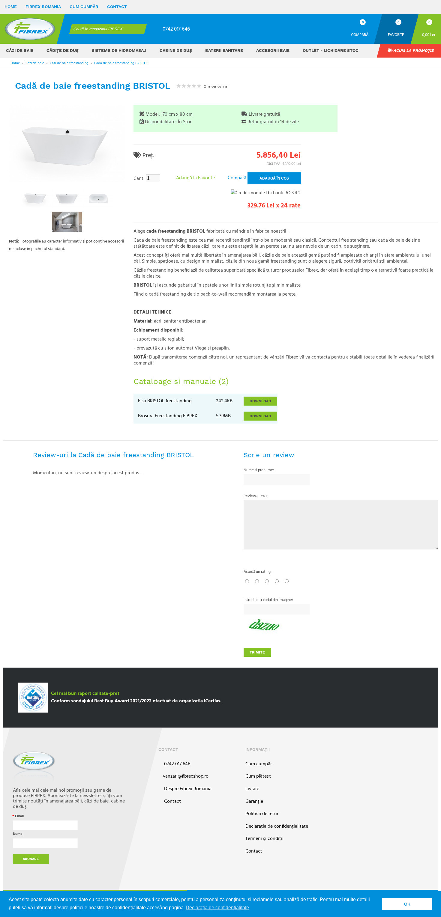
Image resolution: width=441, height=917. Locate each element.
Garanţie (254, 801)
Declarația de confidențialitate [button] (217, 907)
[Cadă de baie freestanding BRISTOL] (36, 198)
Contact (117, 6)
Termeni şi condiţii (264, 839)
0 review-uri (215, 87)
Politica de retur (261, 814)
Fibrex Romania (43, 6)
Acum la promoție (413, 50)
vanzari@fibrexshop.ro (185, 776)
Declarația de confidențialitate (276, 826)
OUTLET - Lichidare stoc (330, 50)
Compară (359, 34)
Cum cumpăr (84, 6)
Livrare (252, 789)
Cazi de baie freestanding (69, 63)
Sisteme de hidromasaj (119, 50)
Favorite (396, 34)
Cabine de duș (176, 50)
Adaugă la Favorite (195, 178)
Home (10, 6)
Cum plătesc (258, 776)
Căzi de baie (19, 50)
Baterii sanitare (224, 50)
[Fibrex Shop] (30, 28)
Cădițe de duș (62, 50)
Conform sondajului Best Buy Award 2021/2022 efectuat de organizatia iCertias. (136, 701)
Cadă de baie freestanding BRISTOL (121, 63)
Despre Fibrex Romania (187, 789)
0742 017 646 (176, 29)
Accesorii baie (273, 50)
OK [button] (407, 904)
